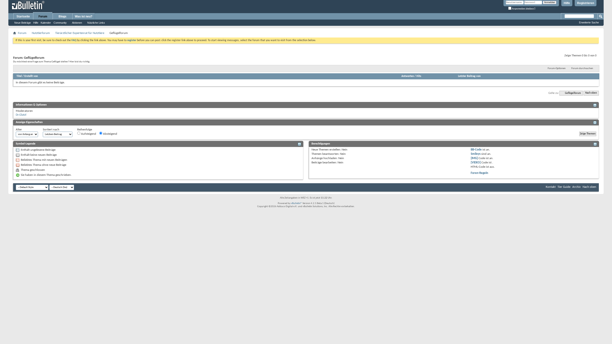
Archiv (576, 186)
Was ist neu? (83, 16)
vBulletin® (296, 203)
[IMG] (474, 158)
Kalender (46, 22)
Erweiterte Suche (589, 22)
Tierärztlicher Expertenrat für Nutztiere (79, 33)
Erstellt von (31, 76)
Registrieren (585, 3)
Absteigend (109, 133)
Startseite (23, 16)
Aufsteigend (88, 133)
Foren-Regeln (479, 173)
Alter (19, 129)
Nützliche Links (96, 22)
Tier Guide (563, 186)
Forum (42, 16)
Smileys (476, 154)
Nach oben (591, 93)
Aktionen (77, 22)
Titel (19, 76)
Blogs (62, 16)
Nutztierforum (41, 33)
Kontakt (551, 186)
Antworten (407, 76)
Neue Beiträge (22, 22)
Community (60, 22)
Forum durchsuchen (582, 68)
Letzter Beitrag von (469, 76)
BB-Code (476, 149)
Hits (418, 76)
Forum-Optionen (557, 68)
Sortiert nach (51, 129)
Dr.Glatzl (21, 114)
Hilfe (567, 3)
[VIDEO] (476, 162)
